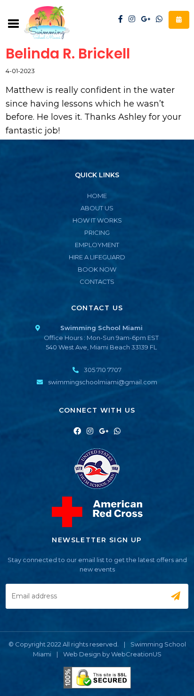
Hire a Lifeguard (97, 257)
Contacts (97, 281)
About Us (97, 208)
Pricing (97, 232)
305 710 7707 (102, 369)
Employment (97, 245)
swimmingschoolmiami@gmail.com (102, 382)
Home (97, 195)
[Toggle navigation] (14, 22)
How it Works (97, 220)
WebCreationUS (136, 654)
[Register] (179, 20)
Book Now (97, 269)
